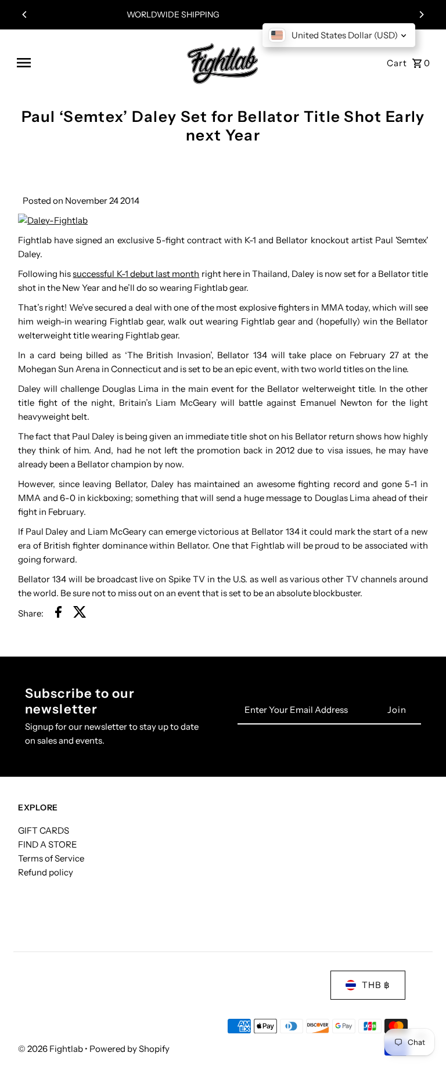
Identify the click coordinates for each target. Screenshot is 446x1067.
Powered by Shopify (129, 1048)
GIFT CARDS (43, 830)
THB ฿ (376, 984)
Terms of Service (51, 858)
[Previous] (25, 14)
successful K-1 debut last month (136, 273)
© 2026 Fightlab (51, 1048)
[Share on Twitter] (80, 614)
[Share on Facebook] (58, 614)
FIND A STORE (47, 844)
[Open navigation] (93, 62)
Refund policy (45, 872)
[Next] (421, 14)
